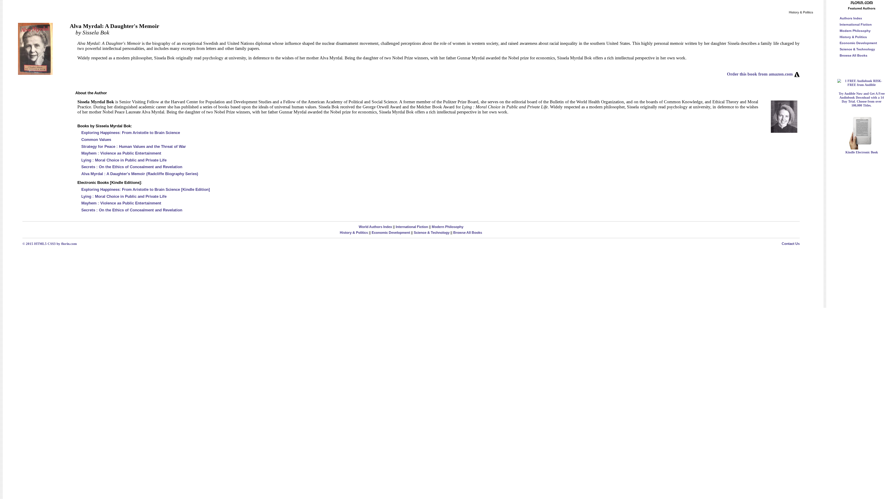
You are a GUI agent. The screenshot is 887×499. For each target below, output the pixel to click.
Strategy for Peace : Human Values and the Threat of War (133, 146)
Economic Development (391, 232)
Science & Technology (432, 232)
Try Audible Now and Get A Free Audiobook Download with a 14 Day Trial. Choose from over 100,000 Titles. (862, 99)
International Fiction (412, 227)
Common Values (96, 139)
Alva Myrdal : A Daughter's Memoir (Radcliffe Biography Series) (139, 173)
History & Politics (354, 232)
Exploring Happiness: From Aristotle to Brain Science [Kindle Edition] (145, 189)
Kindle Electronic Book (861, 152)
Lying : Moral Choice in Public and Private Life (124, 160)
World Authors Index (375, 227)
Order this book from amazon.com (760, 74)
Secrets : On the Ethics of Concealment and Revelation (131, 166)
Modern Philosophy (447, 227)
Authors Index (851, 18)
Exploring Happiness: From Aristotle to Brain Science (130, 132)
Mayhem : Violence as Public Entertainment (121, 153)
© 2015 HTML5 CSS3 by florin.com (49, 244)
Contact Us (791, 244)
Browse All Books (467, 232)
